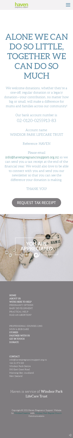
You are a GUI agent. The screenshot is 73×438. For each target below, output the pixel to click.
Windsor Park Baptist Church (48, 413)
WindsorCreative (22, 413)
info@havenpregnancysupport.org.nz (32, 157)
